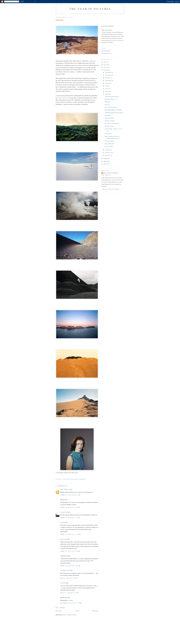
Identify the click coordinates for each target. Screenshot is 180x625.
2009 (105, 158)
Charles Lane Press (62, 98)
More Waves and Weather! (112, 123)
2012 (105, 65)
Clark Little (108, 134)
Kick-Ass (107, 104)
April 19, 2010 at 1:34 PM (70, 507)
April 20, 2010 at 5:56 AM (70, 551)
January (107, 155)
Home (77, 611)
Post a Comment (60, 607)
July (106, 86)
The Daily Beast (106, 51)
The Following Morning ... (112, 96)
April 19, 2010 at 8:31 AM (70, 495)
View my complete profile (110, 189)
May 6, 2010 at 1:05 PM (69, 578)
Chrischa (62, 583)
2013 (105, 62)
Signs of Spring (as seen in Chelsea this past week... (112, 137)
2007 (105, 164)
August (107, 83)
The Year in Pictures (90, 8)
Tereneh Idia (64, 512)
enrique (62, 522)
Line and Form (109, 146)
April (107, 94)
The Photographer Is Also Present (114, 113)
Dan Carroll (63, 539)
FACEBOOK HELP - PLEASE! (113, 110)
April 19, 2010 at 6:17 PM (70, 517)
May (106, 91)
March (107, 150)
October (107, 78)
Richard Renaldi (109, 144)
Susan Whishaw (64, 489)
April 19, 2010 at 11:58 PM (70, 534)
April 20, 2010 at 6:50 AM (70, 566)
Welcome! (107, 102)
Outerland (107, 115)
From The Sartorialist (111, 107)
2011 (105, 67)
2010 (105, 70)
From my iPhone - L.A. (111, 99)
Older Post (95, 611)
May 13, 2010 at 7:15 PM (69, 593)
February (108, 152)
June (106, 89)
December (108, 72)
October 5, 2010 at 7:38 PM (71, 603)
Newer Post (59, 611)
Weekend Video (109, 118)
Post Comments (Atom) (69, 615)
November (108, 75)
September (108, 80)
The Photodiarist (65, 570)
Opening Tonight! (110, 121)
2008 (105, 161)
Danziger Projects (106, 53)
